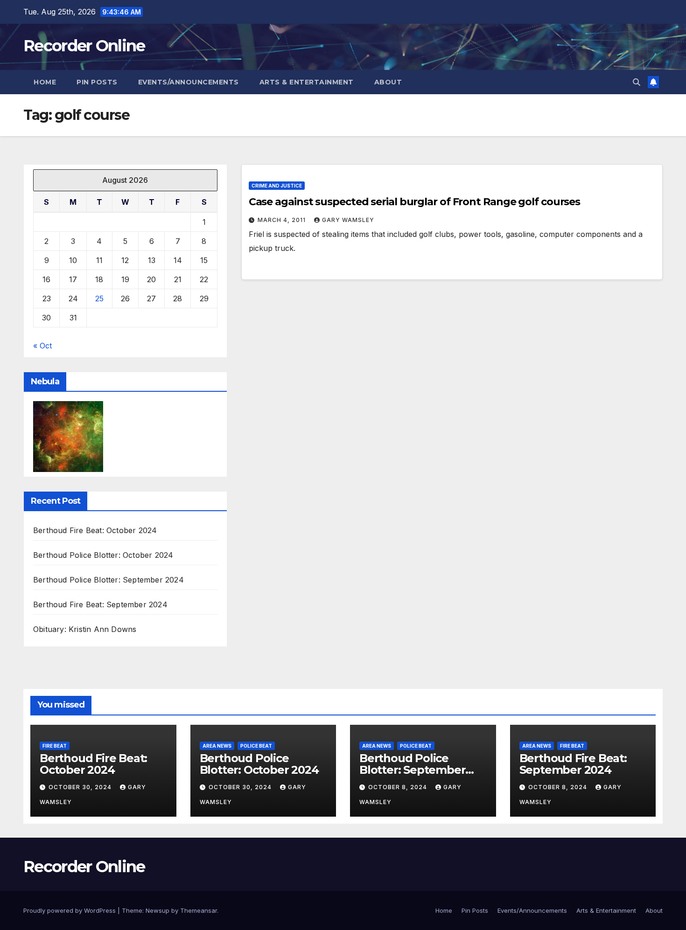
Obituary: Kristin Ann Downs (84, 629)
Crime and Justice (277, 185)
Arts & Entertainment (306, 82)
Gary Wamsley (348, 219)
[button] (636, 82)
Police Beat (256, 746)
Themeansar (198, 910)
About (388, 82)
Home (45, 82)
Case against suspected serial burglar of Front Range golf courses (415, 201)
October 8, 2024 (398, 787)
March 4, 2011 (283, 219)
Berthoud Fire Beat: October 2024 (95, 530)
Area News (217, 746)
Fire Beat (54, 746)
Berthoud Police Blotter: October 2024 (103, 555)
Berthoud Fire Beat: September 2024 (100, 604)
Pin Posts (97, 82)
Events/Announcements (188, 82)
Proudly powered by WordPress (70, 910)
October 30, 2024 (81, 787)
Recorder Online (84, 46)
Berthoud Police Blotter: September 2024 (108, 579)
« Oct (42, 345)
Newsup (157, 910)
